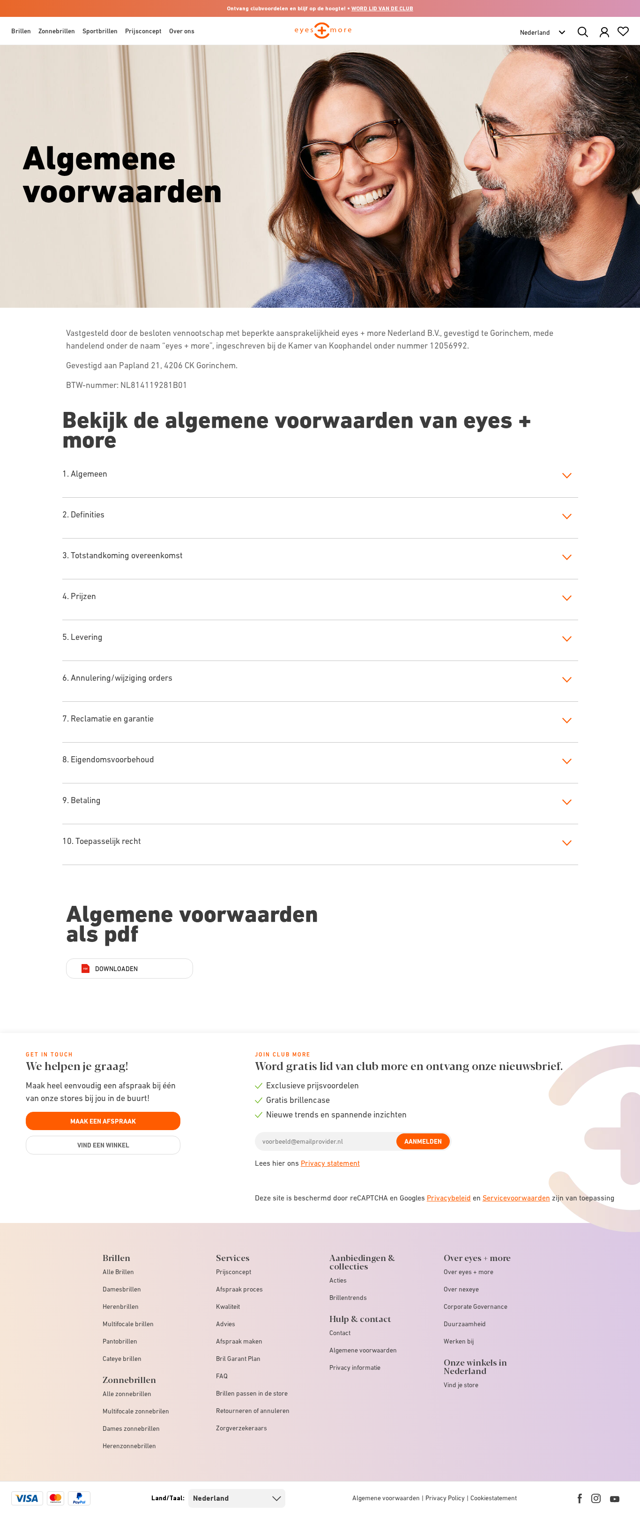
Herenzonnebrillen (129, 1446)
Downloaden (116, 968)
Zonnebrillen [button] (56, 31)
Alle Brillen (118, 1272)
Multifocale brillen (128, 1324)
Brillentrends (348, 1297)
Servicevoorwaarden (516, 1197)
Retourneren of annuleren (253, 1410)
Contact (339, 1333)
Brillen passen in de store (252, 1393)
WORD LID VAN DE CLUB (382, 8)
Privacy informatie (354, 1367)
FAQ (222, 1376)
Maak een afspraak (103, 1121)
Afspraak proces (239, 1289)
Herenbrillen (121, 1306)
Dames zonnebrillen (131, 1428)
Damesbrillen (122, 1289)
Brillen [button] (21, 31)
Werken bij (459, 1341)
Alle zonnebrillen (127, 1393)
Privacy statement (330, 1163)
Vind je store (461, 1385)
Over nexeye (461, 1289)
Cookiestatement (493, 1498)
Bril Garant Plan (238, 1358)
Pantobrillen (120, 1341)
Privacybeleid (449, 1197)
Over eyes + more (468, 1272)
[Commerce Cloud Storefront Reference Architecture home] (323, 34)
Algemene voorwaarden (363, 1350)
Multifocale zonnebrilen (136, 1411)
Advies (225, 1324)
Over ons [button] (181, 31)
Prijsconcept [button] (143, 31)
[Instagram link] (596, 1498)
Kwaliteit (228, 1306)
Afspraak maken (239, 1341)
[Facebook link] (580, 1498)
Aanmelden (423, 1141)
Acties (338, 1280)
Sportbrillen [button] (100, 31)
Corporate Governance (475, 1306)
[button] (604, 32)
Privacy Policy (445, 1498)
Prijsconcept (233, 1272)
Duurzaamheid (465, 1324)
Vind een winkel (103, 1145)
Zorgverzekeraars (241, 1428)
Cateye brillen (122, 1358)
